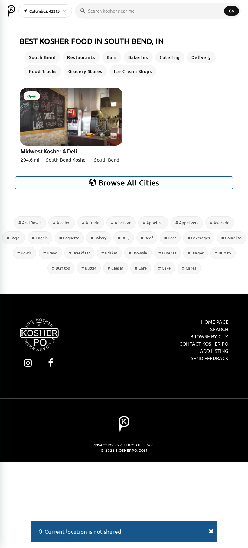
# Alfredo (91, 222)
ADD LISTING (214, 351)
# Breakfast (79, 252)
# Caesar (115, 268)
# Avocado (220, 222)
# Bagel (14, 237)
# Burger (196, 252)
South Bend (42, 57)
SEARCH (219, 329)
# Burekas (167, 252)
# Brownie (138, 252)
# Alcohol (61, 222)
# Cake (164, 268)
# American (121, 222)
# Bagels (40, 237)
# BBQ (123, 237)
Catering (170, 57)
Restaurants (81, 57)
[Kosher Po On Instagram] (28, 362)
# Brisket (109, 252)
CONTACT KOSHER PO (203, 343)
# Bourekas (231, 237)
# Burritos (61, 268)
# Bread (50, 252)
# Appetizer (153, 222)
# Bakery (98, 237)
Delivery (201, 57)
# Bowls (24, 252)
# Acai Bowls (29, 222)
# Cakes (189, 268)
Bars (112, 57)
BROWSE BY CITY (209, 336)
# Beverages (199, 237)
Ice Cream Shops (133, 71)
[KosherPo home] (11, 11)
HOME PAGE (214, 322)
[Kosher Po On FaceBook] (50, 362)
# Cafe (141, 268)
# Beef (147, 237)
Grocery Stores (85, 71)
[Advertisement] (124, 504)
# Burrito (223, 252)
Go (231, 10)
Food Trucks (43, 71)
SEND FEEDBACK (209, 358)
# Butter (88, 268)
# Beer (170, 237)
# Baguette (69, 237)
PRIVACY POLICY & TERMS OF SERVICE (124, 444)
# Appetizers (186, 222)
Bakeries (138, 57)
